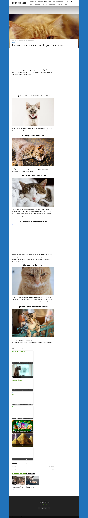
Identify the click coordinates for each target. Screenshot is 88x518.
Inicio (31, 4)
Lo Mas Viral (37, 4)
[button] (67, 1)
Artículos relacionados (19, 473)
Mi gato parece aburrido (22, 463)
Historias (67, 4)
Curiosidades (52, 4)
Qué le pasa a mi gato (36, 463)
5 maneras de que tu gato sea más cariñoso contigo (45, 469)
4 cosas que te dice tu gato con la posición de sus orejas (21, 469)
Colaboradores (40, 1)
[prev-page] (13, 489)
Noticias (45, 4)
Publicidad (45, 1)
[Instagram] (71, 1)
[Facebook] (69, 1)
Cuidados (60, 4)
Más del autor (31, 473)
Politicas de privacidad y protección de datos (55, 1)
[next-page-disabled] (14, 489)
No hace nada (29, 463)
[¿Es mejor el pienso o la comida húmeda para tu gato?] (32, 480)
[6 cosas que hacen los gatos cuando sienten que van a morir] (18, 480)
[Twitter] (75, 1)
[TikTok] (73, 1)
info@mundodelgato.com (47, 505)
